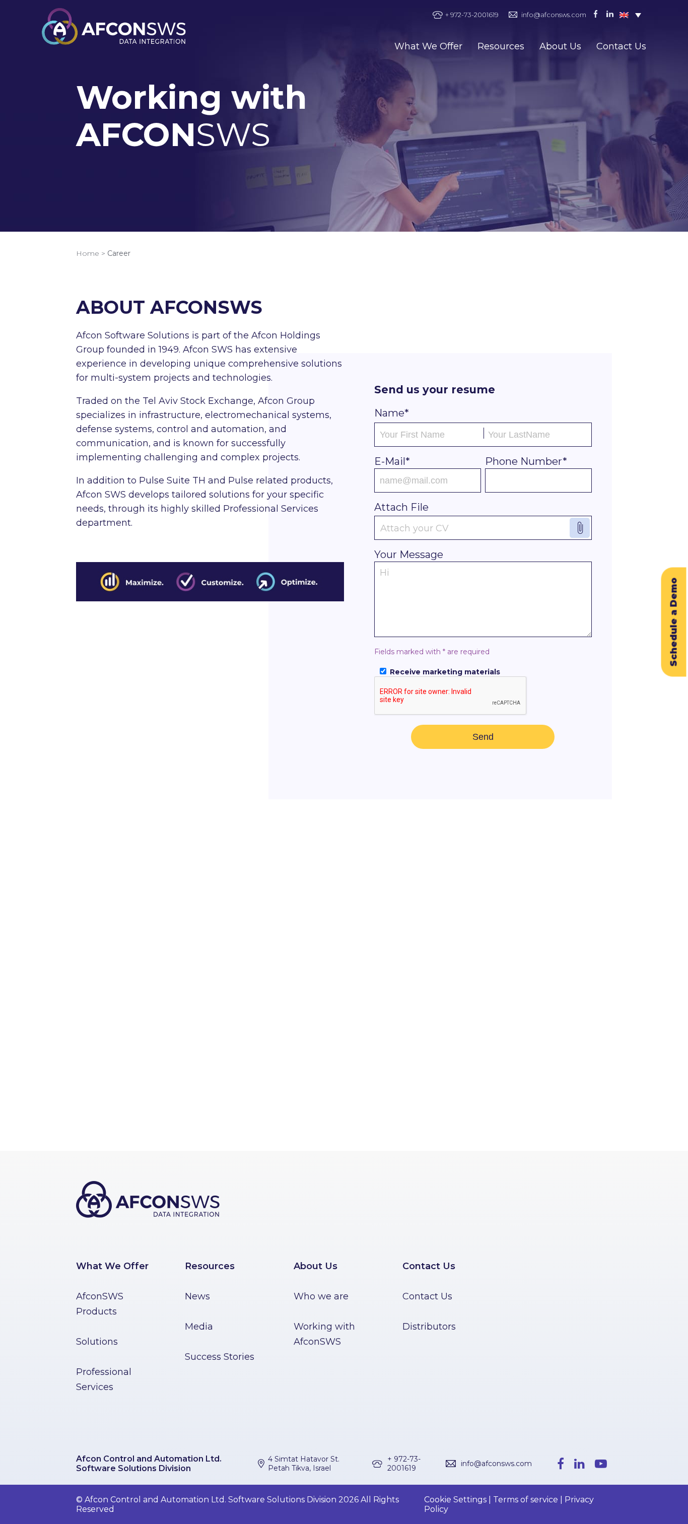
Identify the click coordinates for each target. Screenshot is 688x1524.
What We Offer (428, 46)
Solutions (97, 1341)
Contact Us (621, 46)
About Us (560, 46)
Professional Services (103, 1379)
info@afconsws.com (553, 15)
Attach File (401, 507)
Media (199, 1326)
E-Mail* (392, 461)
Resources (500, 46)
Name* (391, 413)
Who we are (321, 1296)
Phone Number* (526, 461)
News (197, 1296)
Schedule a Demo (673, 622)
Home (87, 253)
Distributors (429, 1326)
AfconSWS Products (99, 1304)
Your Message (408, 554)
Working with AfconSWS (324, 1334)
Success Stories (219, 1356)
